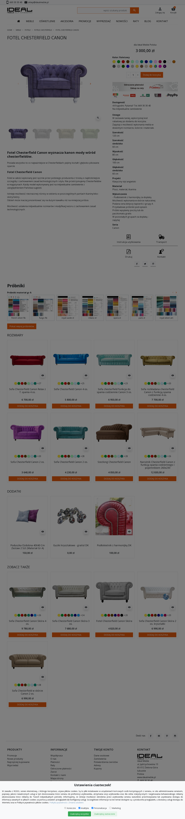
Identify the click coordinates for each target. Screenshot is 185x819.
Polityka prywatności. (58, 802)
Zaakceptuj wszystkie (79, 814)
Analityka (85, 808)
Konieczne (71, 808)
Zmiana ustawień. (76, 802)
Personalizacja (100, 808)
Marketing (116, 808)
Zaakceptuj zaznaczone (104, 814)
